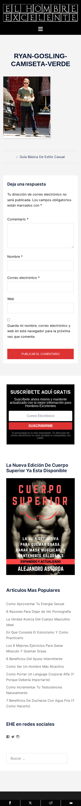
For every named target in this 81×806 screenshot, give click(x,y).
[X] (30, 803)
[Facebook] (10, 803)
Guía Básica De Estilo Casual (42, 157)
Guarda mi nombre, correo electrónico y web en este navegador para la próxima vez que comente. (38, 331)
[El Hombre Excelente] (40, 13)
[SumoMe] (71, 803)
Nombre (15, 256)
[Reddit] (51, 803)
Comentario (17, 219)
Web (10, 299)
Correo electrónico (23, 278)
